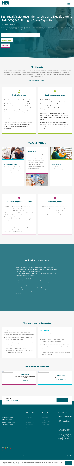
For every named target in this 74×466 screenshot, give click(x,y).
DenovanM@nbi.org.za (60, 379)
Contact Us (45, 417)
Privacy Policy (16, 464)
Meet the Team (30, 422)
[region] (37, 463)
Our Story (29, 420)
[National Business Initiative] (5, 5)
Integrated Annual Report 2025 (65, 416)
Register (45, 420)
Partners (45, 422)
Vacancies (29, 427)
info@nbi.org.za (9, 419)
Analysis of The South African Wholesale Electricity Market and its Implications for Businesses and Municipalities (64, 422)
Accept (68, 463)
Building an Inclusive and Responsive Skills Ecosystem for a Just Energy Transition (64, 429)
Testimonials (30, 424)
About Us (29, 417)
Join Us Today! (62, 400)
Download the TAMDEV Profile (36, 80)
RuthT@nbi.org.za (25, 380)
